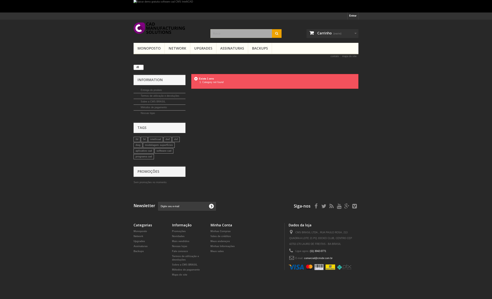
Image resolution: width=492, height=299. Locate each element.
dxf (176, 139)
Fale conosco (180, 251)
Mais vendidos (180, 241)
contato (335, 56)
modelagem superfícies (159, 145)
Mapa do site (179, 274)
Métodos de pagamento (153, 107)
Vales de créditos (220, 236)
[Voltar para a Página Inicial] (137, 67)
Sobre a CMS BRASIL (152, 101)
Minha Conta (221, 225)
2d (136, 139)
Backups (260, 48)
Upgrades (203, 48)
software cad (163, 150)
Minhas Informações (222, 246)
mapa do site (349, 56)
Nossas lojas (147, 113)
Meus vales (217, 251)
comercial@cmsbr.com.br (318, 258)
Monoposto (149, 48)
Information (150, 79)
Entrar (353, 15)
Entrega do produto (151, 90)
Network (177, 48)
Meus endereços (220, 241)
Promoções (148, 171)
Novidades (178, 236)
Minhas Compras (220, 231)
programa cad (143, 156)
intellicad (155, 139)
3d (144, 139)
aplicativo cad (143, 150)
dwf (167, 139)
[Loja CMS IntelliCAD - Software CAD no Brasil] (169, 28)
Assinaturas (232, 48)
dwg (137, 145)
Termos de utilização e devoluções (159, 95)
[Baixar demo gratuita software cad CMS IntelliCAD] (246, 6)
